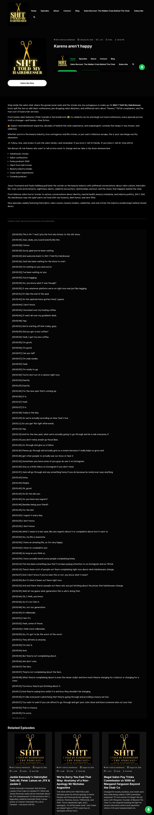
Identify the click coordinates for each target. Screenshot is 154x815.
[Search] (33, 17)
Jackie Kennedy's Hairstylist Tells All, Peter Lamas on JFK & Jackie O (30, 780)
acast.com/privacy (31, 221)
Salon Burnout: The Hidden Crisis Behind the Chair (107, 11)
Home (33, 11)
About (56, 11)
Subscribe (138, 11)
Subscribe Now (27, 83)
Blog (77, 11)
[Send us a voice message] (148, 809)
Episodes (45, 11)
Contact (67, 11)
